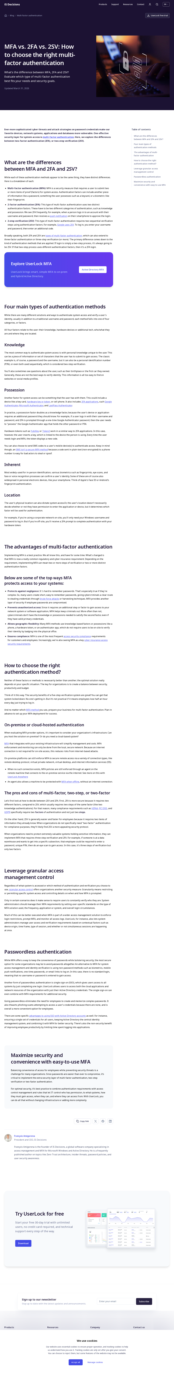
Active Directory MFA (93, 269)
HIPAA (94, 808)
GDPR (7, 812)
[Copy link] (2, 162)
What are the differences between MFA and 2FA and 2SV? (148, 137)
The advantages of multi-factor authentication (146, 154)
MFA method (32, 709)
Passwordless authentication (147, 176)
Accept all (75, 1362)
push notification (58, 216)
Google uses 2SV (65, 224)
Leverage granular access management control (146, 170)
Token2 (46, 431)
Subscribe (144, 1301)
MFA (6, 743)
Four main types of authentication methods (145, 146)
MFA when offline (70, 781)
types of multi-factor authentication (63, 235)
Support (115, 4)
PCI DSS (103, 808)
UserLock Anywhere (18, 776)
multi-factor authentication (58, 137)
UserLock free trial (159, 15)
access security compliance (77, 636)
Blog (12, 15)
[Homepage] (12, 4)
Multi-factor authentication (29, 15)
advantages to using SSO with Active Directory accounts (57, 1015)
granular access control (21, 889)
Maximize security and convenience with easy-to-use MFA (150, 183)
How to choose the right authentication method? (145, 162)
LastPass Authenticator (60, 405)
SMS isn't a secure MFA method (32, 449)
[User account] (150, 4)
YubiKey (35, 431)
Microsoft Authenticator (31, 405)
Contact (140, 4)
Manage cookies (95, 1362)
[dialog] (87, 1352)
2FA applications (89, 401)
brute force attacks (49, 598)
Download (23, 1243)
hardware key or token (38, 401)
